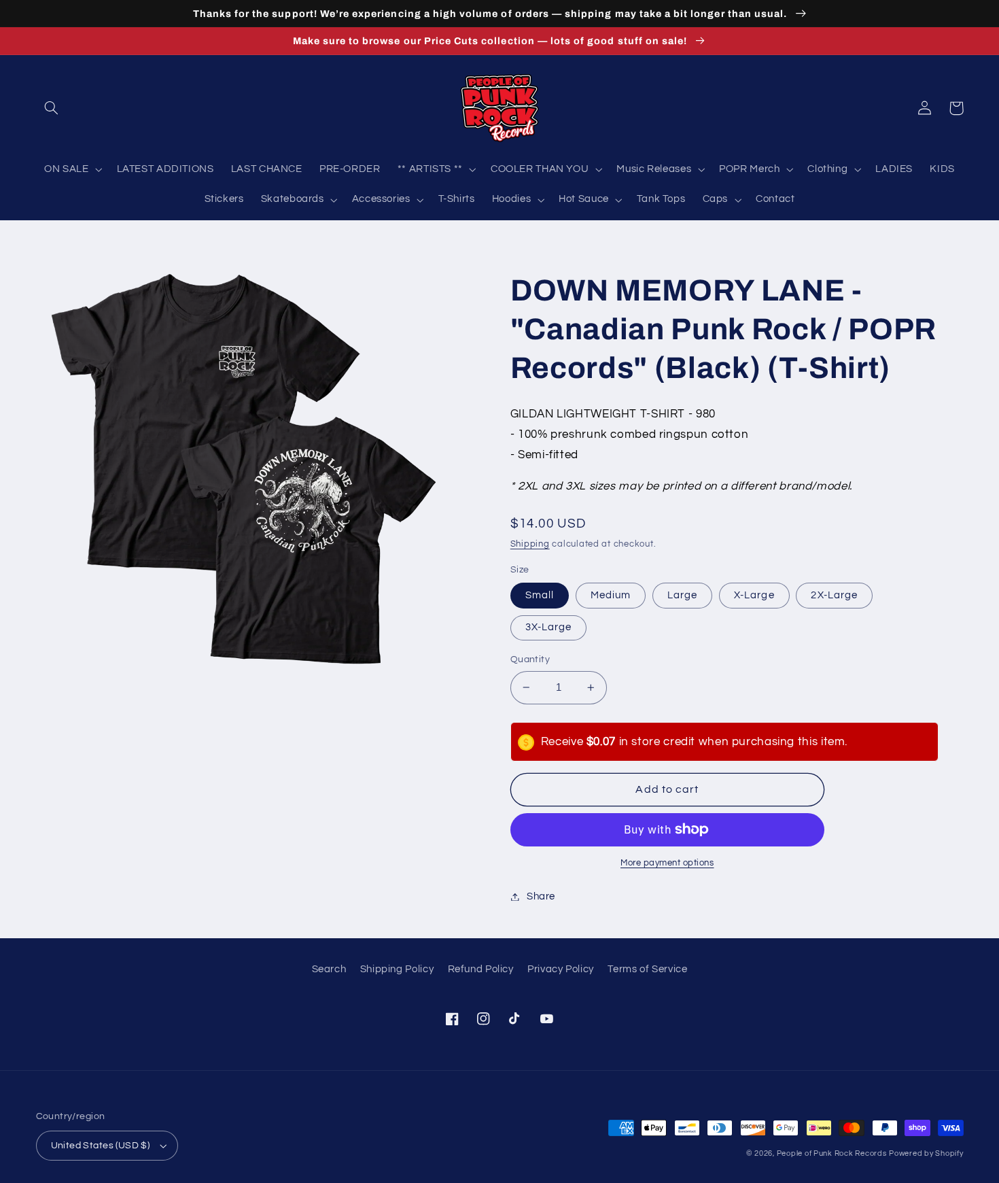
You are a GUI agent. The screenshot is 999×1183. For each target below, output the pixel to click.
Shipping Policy (397, 969)
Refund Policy (481, 969)
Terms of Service (647, 969)
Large (682, 595)
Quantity (530, 659)
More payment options (667, 863)
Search (329, 969)
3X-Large (548, 627)
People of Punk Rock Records (832, 1153)
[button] (51, 108)
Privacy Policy (560, 969)
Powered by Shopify (926, 1153)
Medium (611, 595)
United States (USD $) (100, 1145)
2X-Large (834, 595)
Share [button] (541, 896)
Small (539, 595)
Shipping (530, 544)
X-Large (754, 595)
